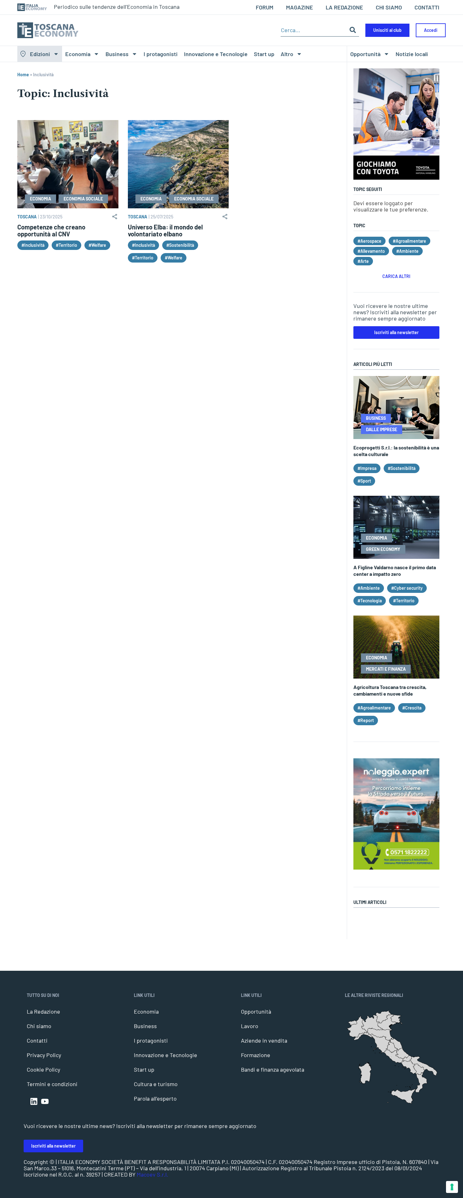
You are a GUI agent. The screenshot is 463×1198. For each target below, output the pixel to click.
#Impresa (366, 468)
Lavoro (249, 1025)
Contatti (37, 1040)
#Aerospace (369, 241)
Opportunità (365, 53)
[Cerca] (352, 30)
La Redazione (43, 1011)
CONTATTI (426, 7)
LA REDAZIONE (344, 7)
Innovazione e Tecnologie (216, 53)
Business (117, 53)
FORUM (264, 7)
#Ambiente (407, 251)
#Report (365, 720)
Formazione (255, 1054)
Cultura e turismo (156, 1083)
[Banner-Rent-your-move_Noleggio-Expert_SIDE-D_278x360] (396, 867)
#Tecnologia (369, 600)
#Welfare (97, 245)
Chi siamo (39, 1025)
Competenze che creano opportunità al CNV (51, 230)
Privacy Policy (44, 1054)
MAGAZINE (299, 7)
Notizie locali (412, 53)
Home (23, 74)
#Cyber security (407, 588)
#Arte (363, 261)
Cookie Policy (43, 1069)
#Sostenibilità (180, 245)
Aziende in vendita (264, 1040)
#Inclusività (32, 245)
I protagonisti (161, 53)
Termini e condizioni (52, 1083)
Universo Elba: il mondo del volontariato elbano (165, 230)
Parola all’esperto (155, 1098)
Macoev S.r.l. (152, 1174)
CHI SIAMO (389, 7)
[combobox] (313, 30)
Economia (77, 53)
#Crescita (411, 707)
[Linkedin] (34, 1101)
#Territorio (66, 245)
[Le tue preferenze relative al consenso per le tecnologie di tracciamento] (452, 1187)
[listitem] (421, 1082)
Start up (264, 53)
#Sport (364, 480)
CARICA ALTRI (396, 276)
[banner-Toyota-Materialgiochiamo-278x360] (396, 177)
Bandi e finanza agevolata (272, 1069)
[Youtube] (45, 1101)
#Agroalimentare (409, 241)
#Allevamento (371, 251)
